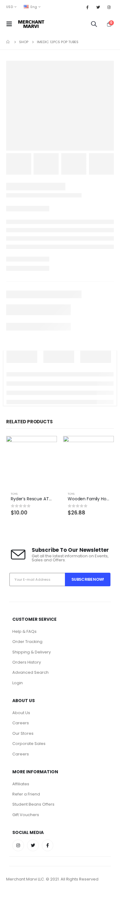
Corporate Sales (29, 743)
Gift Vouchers (25, 815)
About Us (21, 713)
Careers (20, 723)
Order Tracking (27, 642)
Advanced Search (30, 672)
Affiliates (20, 784)
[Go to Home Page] (8, 42)
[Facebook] (87, 7)
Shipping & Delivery (31, 652)
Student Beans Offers (33, 804)
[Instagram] (109, 7)
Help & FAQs (24, 631)
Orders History (26, 662)
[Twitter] (98, 7)
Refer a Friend (26, 794)
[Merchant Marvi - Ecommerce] (31, 24)
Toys (14, 494)
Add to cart (46, 446)
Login (17, 683)
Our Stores (23, 733)
